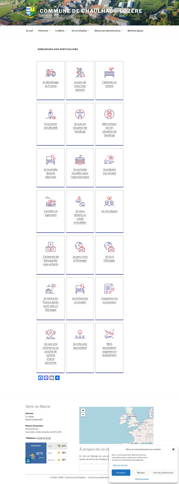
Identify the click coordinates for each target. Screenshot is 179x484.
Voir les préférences (163, 472)
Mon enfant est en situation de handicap (109, 129)
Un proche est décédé (50, 125)
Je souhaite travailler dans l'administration (80, 173)
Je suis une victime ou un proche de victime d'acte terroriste (51, 353)
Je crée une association (80, 345)
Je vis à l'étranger (109, 258)
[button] (173, 449)
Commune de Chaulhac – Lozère (91, 11)
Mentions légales (142, 479)
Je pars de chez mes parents (80, 85)
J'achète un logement (51, 213)
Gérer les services (120, 465)
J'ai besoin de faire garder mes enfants (51, 260)
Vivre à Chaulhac (79, 30)
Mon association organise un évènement (109, 349)
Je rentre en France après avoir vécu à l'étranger (50, 304)
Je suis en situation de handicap (80, 127)
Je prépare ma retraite (109, 171)
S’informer (43, 30)
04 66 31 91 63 (44, 438)
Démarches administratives (107, 30)
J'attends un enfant (109, 84)
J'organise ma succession (109, 300)
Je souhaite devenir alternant (50, 173)
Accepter (121, 472)
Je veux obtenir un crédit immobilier (80, 216)
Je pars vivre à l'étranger (80, 258)
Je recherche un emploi (80, 300)
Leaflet (135, 443)
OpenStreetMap (147, 443)
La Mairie (60, 30)
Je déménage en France (51, 84)
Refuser (141, 472)
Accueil (29, 30)
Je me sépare (109, 211)
